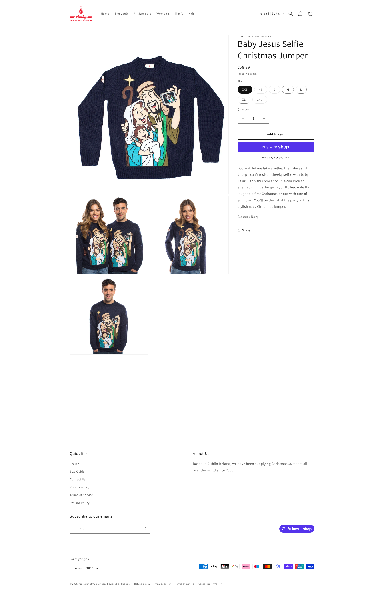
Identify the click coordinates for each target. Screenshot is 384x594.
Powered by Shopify (118, 583)
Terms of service (184, 583)
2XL (262, 101)
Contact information (210, 583)
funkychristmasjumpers (93, 583)
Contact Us (78, 479)
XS (263, 91)
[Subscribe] (145, 528)
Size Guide (77, 472)
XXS (245, 90)
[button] (291, 13)
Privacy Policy (79, 487)
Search (75, 464)
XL (244, 100)
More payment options (276, 157)
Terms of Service (81, 495)
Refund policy (142, 583)
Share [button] (246, 230)
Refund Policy (80, 503)
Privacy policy (162, 583)
